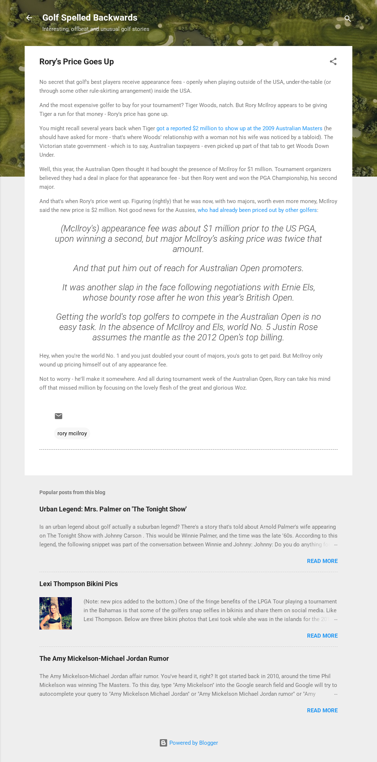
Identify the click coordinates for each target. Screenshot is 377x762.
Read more (322, 561)
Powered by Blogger (193, 743)
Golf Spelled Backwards (89, 18)
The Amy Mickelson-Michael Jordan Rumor (104, 658)
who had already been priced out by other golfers (257, 210)
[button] (333, 62)
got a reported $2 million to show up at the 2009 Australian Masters (239, 128)
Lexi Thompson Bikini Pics (78, 584)
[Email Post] (58, 418)
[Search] (347, 20)
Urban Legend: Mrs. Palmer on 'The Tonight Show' (113, 509)
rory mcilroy (72, 433)
